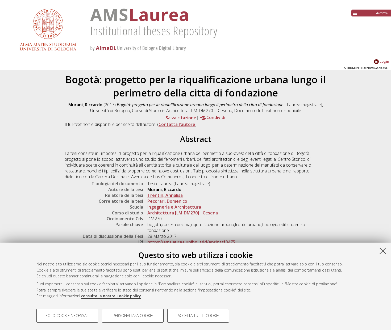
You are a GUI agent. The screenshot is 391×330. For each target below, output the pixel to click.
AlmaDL (382, 12)
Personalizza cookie (133, 315)
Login (384, 61)
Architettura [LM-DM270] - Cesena (182, 213)
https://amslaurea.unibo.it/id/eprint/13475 (191, 242)
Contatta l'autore (177, 124)
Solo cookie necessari (67, 315)
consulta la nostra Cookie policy (111, 295)
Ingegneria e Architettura (174, 207)
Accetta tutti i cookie (198, 315)
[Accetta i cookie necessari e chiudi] (382, 251)
